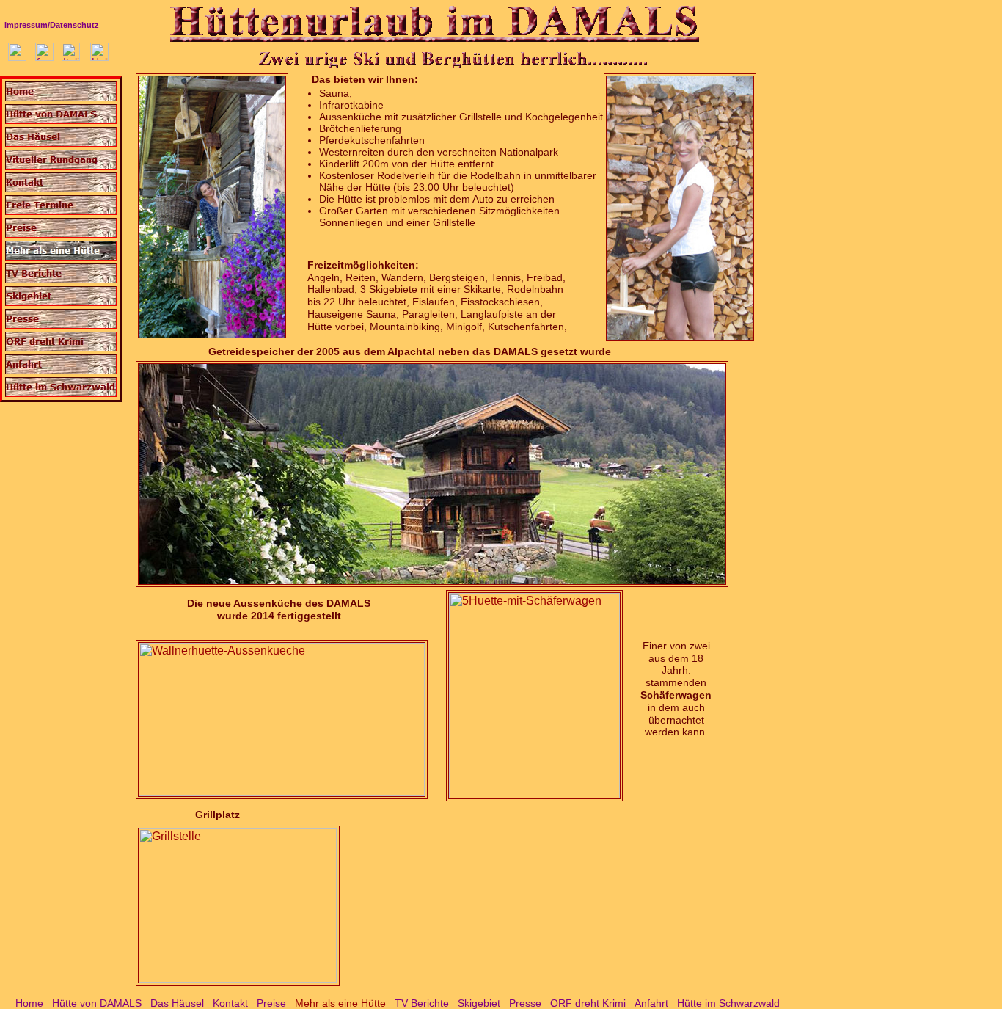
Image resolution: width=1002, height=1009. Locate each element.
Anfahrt (651, 1003)
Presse (525, 1003)
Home (29, 1003)
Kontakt (230, 1003)
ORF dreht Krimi (588, 1003)
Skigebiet (479, 1003)
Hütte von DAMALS (97, 1003)
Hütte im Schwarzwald (728, 1003)
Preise (271, 1003)
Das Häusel (177, 1003)
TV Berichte (422, 1003)
